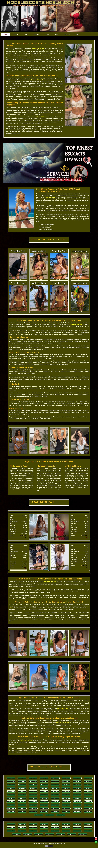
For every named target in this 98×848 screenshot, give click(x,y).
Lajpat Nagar (44, 794)
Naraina (88, 798)
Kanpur (55, 827)
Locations (36, 34)
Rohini (77, 804)
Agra (11, 824)
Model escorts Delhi (62, 708)
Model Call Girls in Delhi (38, 79)
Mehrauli (33, 798)
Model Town (44, 798)
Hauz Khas (22, 791)
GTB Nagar (77, 788)
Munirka (77, 798)
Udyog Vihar (88, 808)
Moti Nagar (55, 798)
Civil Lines (55, 781)
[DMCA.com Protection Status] (49, 846)
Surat (88, 830)
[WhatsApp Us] (96, 842)
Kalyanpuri (11, 794)
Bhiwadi (44, 824)
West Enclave (38, 815)
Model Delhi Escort (50, 197)
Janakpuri (77, 791)
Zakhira (49, 815)
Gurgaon (11, 827)
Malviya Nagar (88, 794)
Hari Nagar (88, 788)
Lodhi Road (66, 794)
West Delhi (88, 811)
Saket (22, 808)
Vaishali (22, 811)
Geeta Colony (33, 788)
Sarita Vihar (33, 808)
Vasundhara (55, 811)
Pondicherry (55, 830)
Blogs (77, 34)
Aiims (22, 778)
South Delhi (55, 808)
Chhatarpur (44, 781)
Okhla (11, 804)
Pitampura (33, 804)
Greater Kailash (44, 788)
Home (5, 34)
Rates (56, 34)
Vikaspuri (66, 811)
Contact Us (67, 34)
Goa (38, 834)
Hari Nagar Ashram (11, 791)
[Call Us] (96, 838)
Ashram (44, 778)
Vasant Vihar (44, 811)
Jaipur (33, 827)
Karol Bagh (33, 794)
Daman (71, 834)
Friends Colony (11, 788)
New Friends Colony (33, 801)
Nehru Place (10, 801)
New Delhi (22, 801)
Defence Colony (11, 784)
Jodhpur (44, 827)
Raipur (77, 830)
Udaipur (16, 834)
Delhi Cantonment (22, 784)
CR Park (77, 781)
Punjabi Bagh (44, 804)
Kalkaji (88, 791)
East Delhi (66, 784)
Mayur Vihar (22, 798)
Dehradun (88, 824)
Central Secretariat (11, 781)
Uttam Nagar (11, 811)
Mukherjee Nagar (66, 798)
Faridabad (88, 784)
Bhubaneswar (55, 824)
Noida (44, 801)
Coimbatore (82, 834)
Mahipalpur (77, 794)
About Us (15, 34)
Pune (66, 830)
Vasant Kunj (33, 811)
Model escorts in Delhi (50, 581)
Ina (33, 791)
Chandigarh (27, 834)
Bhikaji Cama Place (55, 778)
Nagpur (33, 830)
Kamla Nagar (22, 794)
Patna (44, 830)
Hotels (47, 34)
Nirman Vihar (55, 801)
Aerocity (11, 778)
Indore (60, 834)
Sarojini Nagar (44, 808)
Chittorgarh (77, 824)
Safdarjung (88, 804)
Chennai (66, 824)
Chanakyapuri (22, 781)
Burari (77, 778)
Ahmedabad (22, 824)
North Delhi (66, 801)
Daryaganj (88, 781)
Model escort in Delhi (26, 740)
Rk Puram (66, 804)
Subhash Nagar (77, 808)
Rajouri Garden (55, 804)
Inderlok (44, 791)
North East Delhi (77, 801)
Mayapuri (11, 798)
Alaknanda (33, 778)
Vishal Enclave (77, 811)
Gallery (26, 34)
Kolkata (66, 827)
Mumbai (11, 830)
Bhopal (49, 834)
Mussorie (22, 830)
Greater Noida (55, 788)
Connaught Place (66, 781)
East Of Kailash (77, 784)
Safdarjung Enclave (11, 808)
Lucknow (77, 827)
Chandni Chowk (33, 781)
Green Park (66, 788)
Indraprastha (66, 791)
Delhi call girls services (62, 722)
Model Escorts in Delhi (37, 48)
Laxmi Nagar (55, 794)
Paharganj (22, 804)
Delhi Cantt (33, 784)
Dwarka (55, 784)
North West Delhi (88, 801)
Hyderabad (22, 827)
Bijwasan (66, 778)
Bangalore (33, 824)
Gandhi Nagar (22, 788)
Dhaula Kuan (44, 784)
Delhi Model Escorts (41, 117)
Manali (88, 827)
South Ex (66, 808)
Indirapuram (55, 791)
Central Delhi (88, 778)
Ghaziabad (60, 815)
